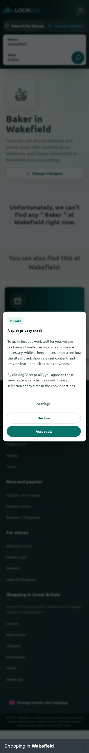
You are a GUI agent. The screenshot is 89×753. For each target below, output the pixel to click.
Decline (44, 418)
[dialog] (44, 377)
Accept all (44, 431)
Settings (43, 403)
